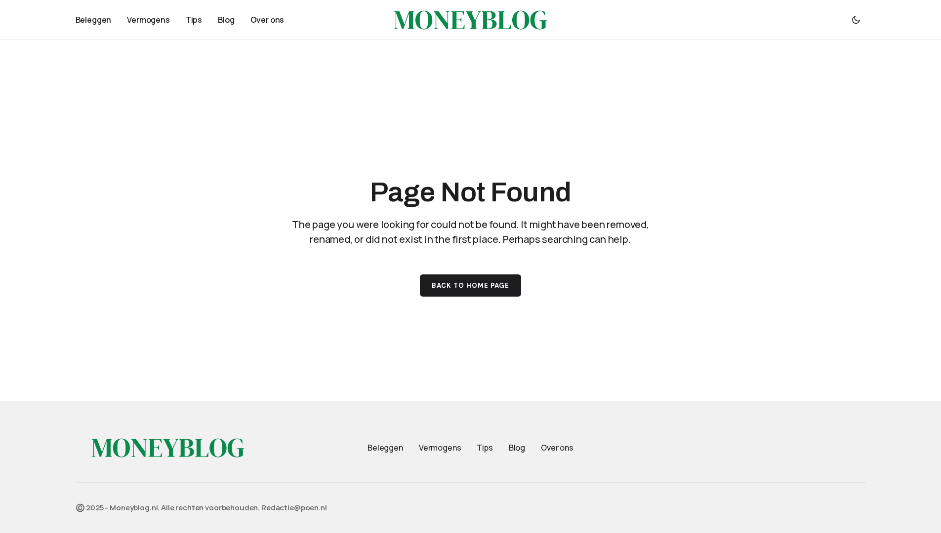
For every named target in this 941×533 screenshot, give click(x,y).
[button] (856, 20)
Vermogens (440, 447)
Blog (517, 447)
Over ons (557, 447)
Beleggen (385, 447)
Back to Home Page (471, 285)
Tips (484, 447)
